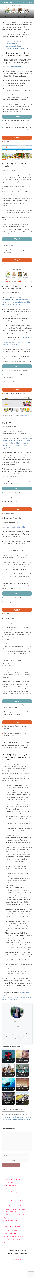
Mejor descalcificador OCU (17, 441)
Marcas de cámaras (9, 1182)
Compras (7, 1114)
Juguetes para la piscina (13, 46)
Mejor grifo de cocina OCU (19, 297)
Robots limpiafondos (9, 1189)
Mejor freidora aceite (8, 300)
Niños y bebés (14, 1114)
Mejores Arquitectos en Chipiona (13, 1206)
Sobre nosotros (24, 1253)
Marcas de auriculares (10, 1185)
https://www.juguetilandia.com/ (11, 66)
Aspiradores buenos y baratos (12, 1192)
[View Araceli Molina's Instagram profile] (15, 1021)
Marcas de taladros (9, 1243)
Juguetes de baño (11, 43)
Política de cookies (20, 1250)
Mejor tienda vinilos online (15, 418)
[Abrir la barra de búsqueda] (23, 2)
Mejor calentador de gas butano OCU (13, 304)
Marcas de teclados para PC (12, 1239)
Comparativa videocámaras (11, 1179)
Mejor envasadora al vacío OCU (20, 302)
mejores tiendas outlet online (16, 997)
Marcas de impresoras (10, 1230)
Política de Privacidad (12, 1253)
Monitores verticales (9, 1233)
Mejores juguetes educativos (15, 41)
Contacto (11, 1250)
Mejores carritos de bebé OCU (15, 527)
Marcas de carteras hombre (10, 344)
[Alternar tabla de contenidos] (21, 1109)
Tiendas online (24, 1114)
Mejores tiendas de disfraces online (17, 48)
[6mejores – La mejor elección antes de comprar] (6, 2)
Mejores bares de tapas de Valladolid (14, 1214)
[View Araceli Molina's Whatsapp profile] (18, 1021)
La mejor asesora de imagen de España (18, 342)
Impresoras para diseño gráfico (13, 1236)
